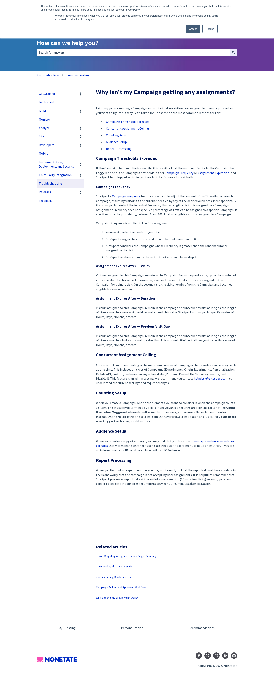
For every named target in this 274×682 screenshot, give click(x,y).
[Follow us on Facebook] (199, 655)
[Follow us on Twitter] (207, 655)
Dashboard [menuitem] (46, 102)
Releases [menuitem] (45, 192)
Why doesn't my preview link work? (117, 597)
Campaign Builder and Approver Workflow (121, 587)
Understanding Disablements (113, 577)
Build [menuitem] (42, 111)
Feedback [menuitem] (45, 201)
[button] (80, 94)
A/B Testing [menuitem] (67, 628)
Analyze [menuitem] (44, 128)
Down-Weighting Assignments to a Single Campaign (126, 556)
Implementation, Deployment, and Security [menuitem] (56, 164)
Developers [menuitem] (46, 145)
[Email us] (234, 655)
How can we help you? (67, 43)
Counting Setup (116, 135)
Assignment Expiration (213, 173)
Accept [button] (193, 28)
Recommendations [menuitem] (201, 628)
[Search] (233, 52)
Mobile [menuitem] (43, 153)
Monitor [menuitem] (44, 119)
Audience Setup (116, 142)
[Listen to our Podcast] (225, 655)
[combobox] (133, 52)
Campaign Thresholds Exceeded (127, 122)
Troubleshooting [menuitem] (50, 183)
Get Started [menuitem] (47, 94)
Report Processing (119, 149)
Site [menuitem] (41, 136)
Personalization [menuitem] (132, 628)
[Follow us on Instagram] (216, 655)
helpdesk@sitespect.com (211, 378)
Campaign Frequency (179, 173)
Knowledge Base (48, 75)
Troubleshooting (78, 75)
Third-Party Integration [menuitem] (55, 175)
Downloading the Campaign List (114, 566)
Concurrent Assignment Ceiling (127, 128)
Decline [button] (210, 28)
